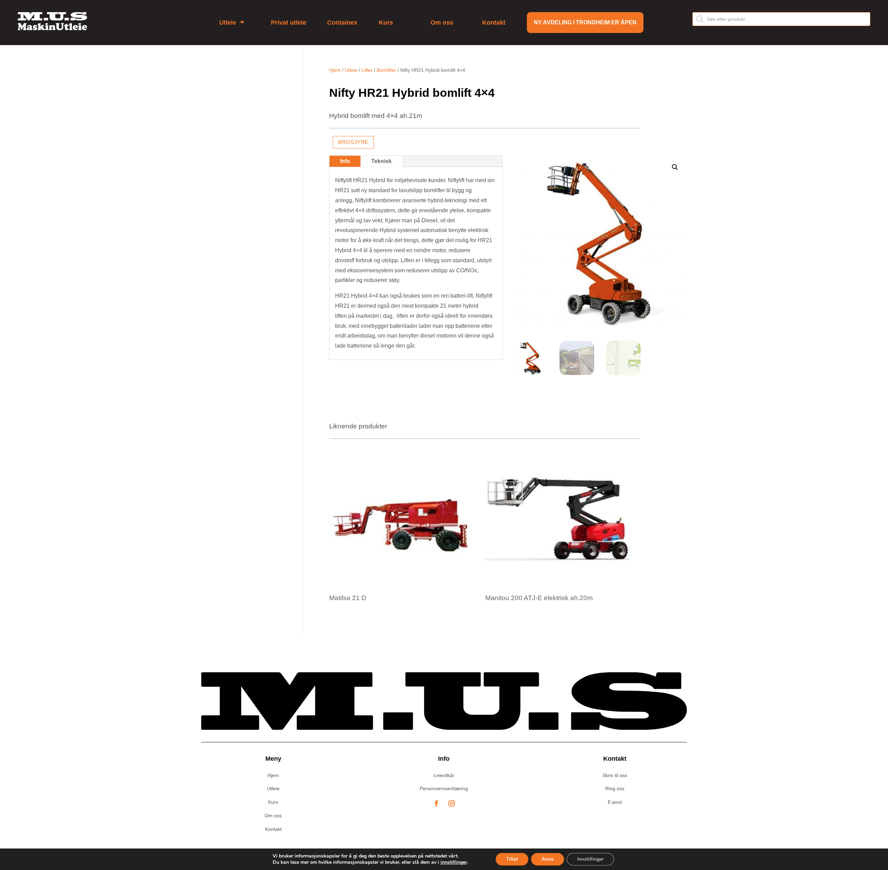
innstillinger (454, 862)
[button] (675, 167)
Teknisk (381, 161)
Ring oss (614, 788)
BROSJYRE (353, 142)
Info (345, 161)
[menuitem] (234, 22)
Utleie (351, 70)
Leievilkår (444, 775)
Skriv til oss (615, 775)
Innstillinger (590, 859)
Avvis (547, 859)
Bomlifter (386, 70)
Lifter (367, 70)
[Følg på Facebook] (436, 803)
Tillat (512, 859)
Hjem (335, 70)
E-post (615, 802)
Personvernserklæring (444, 788)
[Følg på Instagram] (451, 803)
